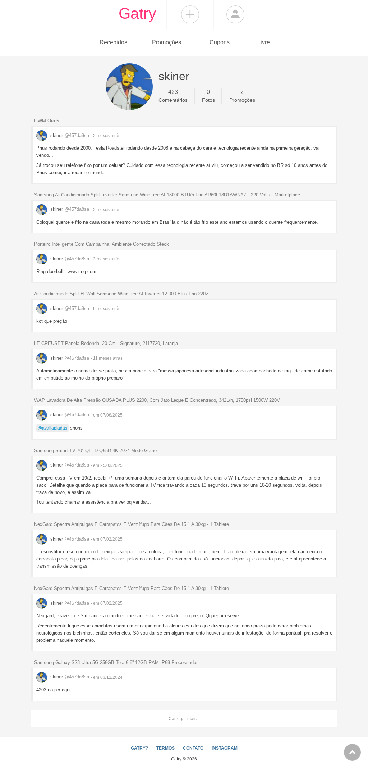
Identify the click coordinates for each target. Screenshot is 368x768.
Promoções (166, 42)
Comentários (173, 96)
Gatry (137, 13)
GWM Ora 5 (46, 120)
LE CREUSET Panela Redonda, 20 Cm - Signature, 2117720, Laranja (106, 343)
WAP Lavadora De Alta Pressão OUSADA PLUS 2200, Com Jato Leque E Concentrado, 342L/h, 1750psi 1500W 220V (157, 400)
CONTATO (193, 748)
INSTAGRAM (225, 748)
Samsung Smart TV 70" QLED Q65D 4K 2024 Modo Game (95, 450)
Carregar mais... (184, 718)
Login (235, 14)
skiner (69, 135)
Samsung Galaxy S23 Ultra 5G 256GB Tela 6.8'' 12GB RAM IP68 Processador (116, 662)
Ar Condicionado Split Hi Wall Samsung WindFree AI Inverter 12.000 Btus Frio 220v (121, 293)
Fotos (208, 96)
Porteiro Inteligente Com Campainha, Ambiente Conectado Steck (101, 244)
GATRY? (139, 748)
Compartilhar (190, 14)
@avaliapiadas (52, 428)
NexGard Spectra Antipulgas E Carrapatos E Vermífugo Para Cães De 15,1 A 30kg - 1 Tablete (131, 524)
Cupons (220, 42)
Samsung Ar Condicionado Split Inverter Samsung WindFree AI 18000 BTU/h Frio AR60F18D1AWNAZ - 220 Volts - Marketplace (167, 194)
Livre (263, 42)
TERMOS (165, 748)
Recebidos (113, 42)
